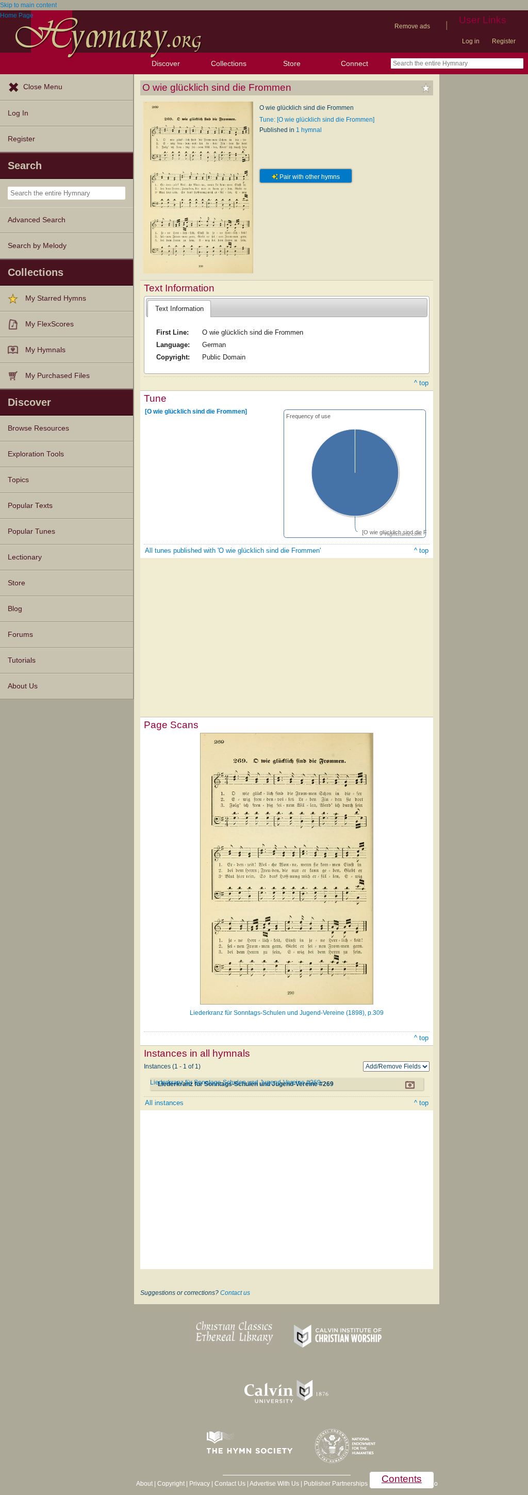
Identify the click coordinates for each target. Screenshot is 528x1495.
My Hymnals (45, 350)
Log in (471, 41)
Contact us (235, 1292)
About (144, 1483)
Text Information (179, 309)
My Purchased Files (57, 376)
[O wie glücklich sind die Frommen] (196, 411)
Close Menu (42, 87)
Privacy (199, 1483)
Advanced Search (36, 220)
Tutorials (22, 660)
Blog (15, 609)
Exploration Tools (36, 454)
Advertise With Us (274, 1483)
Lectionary (25, 557)
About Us (23, 686)
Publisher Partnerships (336, 1483)
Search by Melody (37, 246)
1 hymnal (309, 130)
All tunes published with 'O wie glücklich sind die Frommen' (233, 550)
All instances (164, 1103)
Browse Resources (38, 428)
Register (504, 41)
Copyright (171, 1483)
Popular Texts (30, 506)
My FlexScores (49, 324)
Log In (18, 113)
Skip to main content (28, 5)
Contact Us (229, 1483)
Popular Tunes (31, 531)
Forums (20, 634)
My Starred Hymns (55, 298)
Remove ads (412, 26)
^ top (421, 383)
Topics (18, 480)
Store (292, 63)
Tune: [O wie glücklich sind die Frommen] (316, 119)
